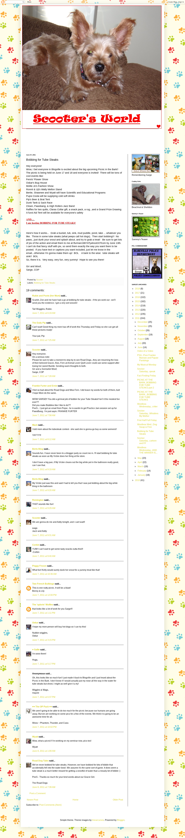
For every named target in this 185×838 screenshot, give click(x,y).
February (142, 471)
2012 (137, 314)
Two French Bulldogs (43, 584)
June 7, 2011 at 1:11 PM (43, 613)
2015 (137, 301)
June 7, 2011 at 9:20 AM (43, 490)
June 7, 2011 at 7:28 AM (43, 376)
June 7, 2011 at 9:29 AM (43, 508)
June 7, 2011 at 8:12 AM (43, 439)
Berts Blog (37, 449)
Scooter (36, 350)
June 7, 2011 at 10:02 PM (44, 727)
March (141, 466)
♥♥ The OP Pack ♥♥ (42, 706)
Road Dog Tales (40, 761)
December (143, 322)
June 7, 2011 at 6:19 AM (43, 313)
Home (75, 800)
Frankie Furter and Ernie (44, 386)
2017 (137, 293)
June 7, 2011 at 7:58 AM (43, 415)
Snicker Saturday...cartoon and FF (147, 440)
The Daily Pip (39, 323)
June (140, 347)
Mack (35, 425)
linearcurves (98, 820)
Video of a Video (145, 351)
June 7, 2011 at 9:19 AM (43, 469)
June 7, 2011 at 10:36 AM (44, 574)
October (142, 330)
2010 (137, 480)
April (140, 462)
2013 (137, 310)
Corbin (35, 545)
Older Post (118, 800)
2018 (137, 289)
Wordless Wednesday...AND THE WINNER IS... (147, 450)
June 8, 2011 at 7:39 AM (43, 787)
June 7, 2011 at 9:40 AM (43, 556)
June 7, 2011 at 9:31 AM (43, 535)
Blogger (120, 820)
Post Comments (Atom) (50, 805)
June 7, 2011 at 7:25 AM (43, 340)
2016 (137, 297)
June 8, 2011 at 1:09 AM (43, 751)
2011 (137, 318)
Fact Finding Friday (146, 375)
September (143, 334)
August (141, 339)
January (142, 475)
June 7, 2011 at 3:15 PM (43, 640)
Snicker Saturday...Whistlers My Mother (147, 413)
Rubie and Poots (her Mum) (46, 296)
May (140, 458)
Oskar (35, 622)
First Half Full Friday (147, 420)
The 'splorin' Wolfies (42, 604)
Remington (38, 500)
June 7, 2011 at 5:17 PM (43, 664)
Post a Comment (38, 793)
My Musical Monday (146, 365)
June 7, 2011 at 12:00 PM (44, 595)
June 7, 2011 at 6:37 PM (43, 697)
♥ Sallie (36, 649)
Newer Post (32, 800)
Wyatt (35, 737)
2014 (137, 305)
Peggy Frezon (39, 566)
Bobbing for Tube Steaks (44, 283)
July (140, 343)
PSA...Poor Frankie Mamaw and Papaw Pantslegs (147, 357)
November (143, 326)
